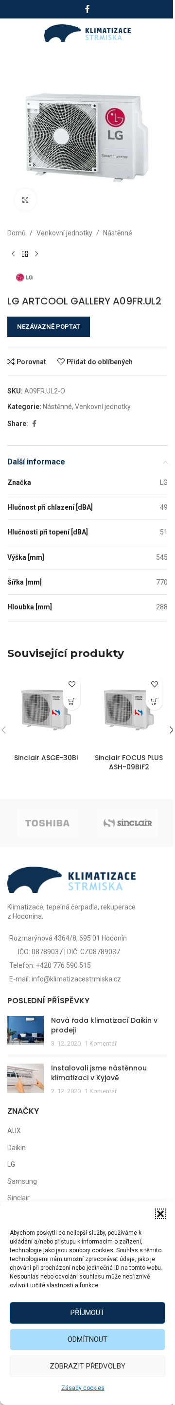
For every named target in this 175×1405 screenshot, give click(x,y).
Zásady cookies (83, 1388)
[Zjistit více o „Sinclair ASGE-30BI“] (71, 701)
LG (11, 1164)
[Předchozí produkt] (13, 254)
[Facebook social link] (87, 9)
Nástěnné (117, 233)
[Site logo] (87, 32)
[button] (160, 1214)
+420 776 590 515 (63, 965)
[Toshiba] (47, 823)
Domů (16, 233)
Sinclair (18, 1198)
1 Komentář (101, 1043)
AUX (14, 1131)
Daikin (16, 1148)
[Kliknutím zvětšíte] (25, 200)
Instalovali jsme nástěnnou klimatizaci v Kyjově (99, 1073)
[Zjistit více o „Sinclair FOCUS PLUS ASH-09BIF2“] (154, 701)
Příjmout (87, 1312)
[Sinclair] (128, 823)
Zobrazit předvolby (87, 1366)
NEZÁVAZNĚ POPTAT (48, 326)
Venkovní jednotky (64, 233)
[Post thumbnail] (25, 1032)
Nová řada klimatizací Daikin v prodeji (104, 1025)
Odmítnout (87, 1339)
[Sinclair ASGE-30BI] (46, 710)
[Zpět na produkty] (25, 254)
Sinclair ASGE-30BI (46, 758)
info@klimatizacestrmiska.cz (76, 979)
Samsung (22, 1181)
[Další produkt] (36, 254)
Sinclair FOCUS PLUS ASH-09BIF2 (129, 762)
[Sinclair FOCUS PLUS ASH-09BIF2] (129, 710)
